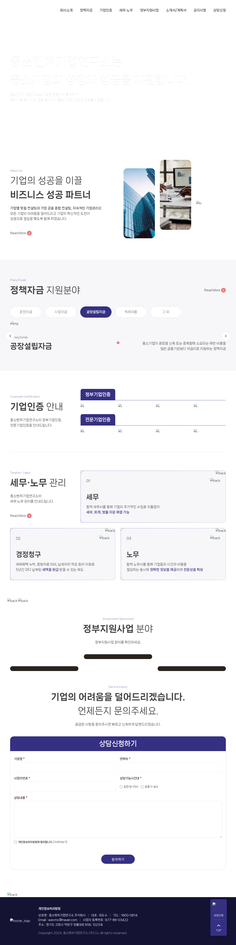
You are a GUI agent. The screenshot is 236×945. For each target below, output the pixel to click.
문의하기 (118, 859)
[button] (109, 342)
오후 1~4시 (151, 786)
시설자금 (61, 312)
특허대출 (131, 312)
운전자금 (26, 312)
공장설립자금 (95, 312)
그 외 (165, 312)
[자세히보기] (60, 842)
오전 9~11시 (131, 786)
